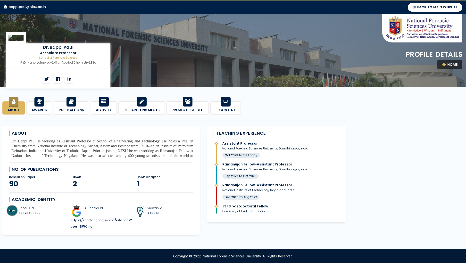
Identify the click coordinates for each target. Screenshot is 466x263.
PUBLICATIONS (71, 109)
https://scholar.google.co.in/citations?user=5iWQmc (101, 223)
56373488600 (29, 213)
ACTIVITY (104, 109)
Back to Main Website (437, 7)
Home (452, 64)
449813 (153, 213)
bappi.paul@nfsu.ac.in (27, 6)
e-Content (226, 109)
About (14, 109)
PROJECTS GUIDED (188, 109)
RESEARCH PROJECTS (142, 109)
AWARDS (39, 109)
